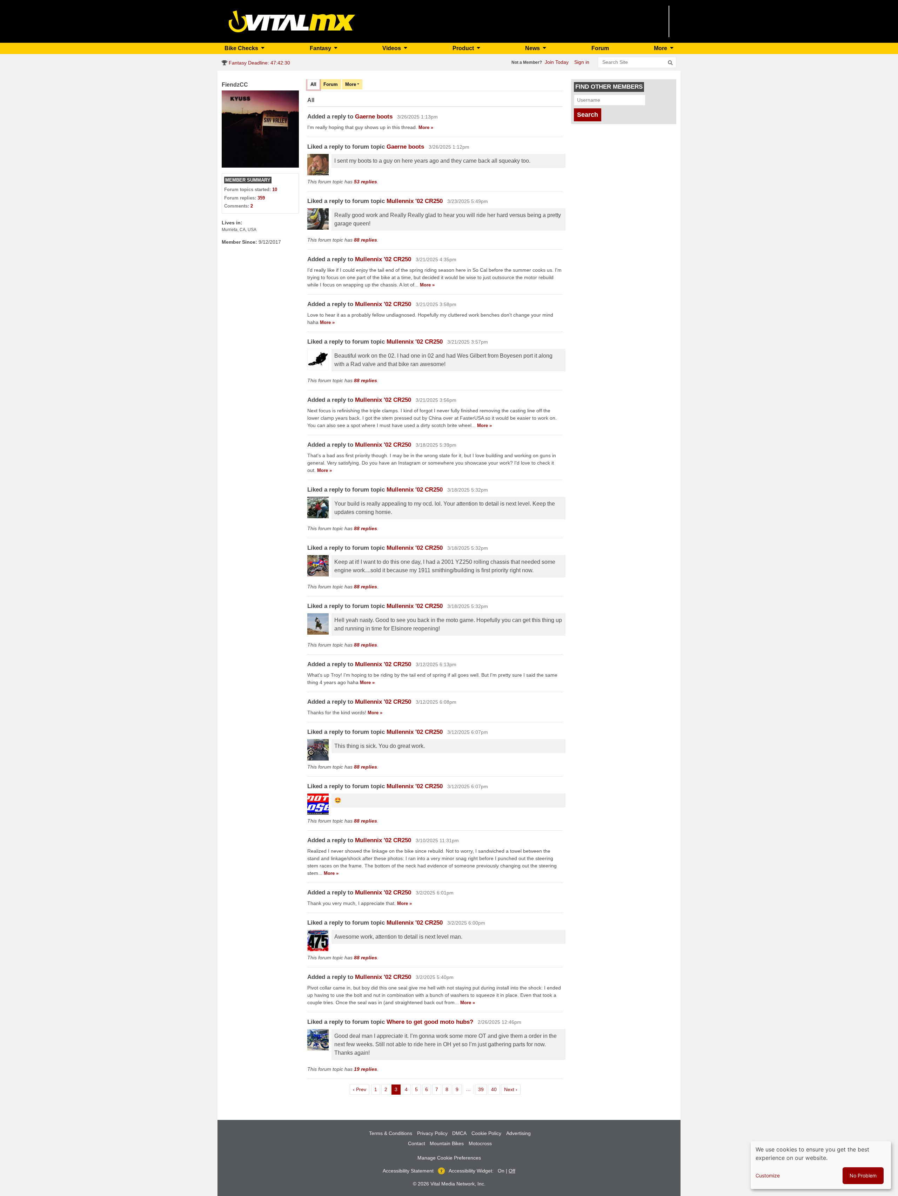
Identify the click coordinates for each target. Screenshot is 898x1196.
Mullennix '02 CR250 (415, 201)
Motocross (480, 1143)
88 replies (365, 240)
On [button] (501, 1171)
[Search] (670, 62)
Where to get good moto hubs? (430, 1022)
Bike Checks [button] (242, 48)
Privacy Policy (432, 1133)
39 (482, 1089)
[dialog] (821, 1165)
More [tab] (350, 84)
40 (495, 1089)
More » (425, 127)
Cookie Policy (486, 1133)
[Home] (292, 21)
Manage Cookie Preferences (449, 1158)
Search (587, 114)
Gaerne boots (374, 116)
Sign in (581, 62)
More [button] (661, 48)
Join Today (557, 62)
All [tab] (313, 84)
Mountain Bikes (447, 1143)
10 (274, 189)
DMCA (459, 1133)
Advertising (518, 1133)
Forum (600, 48)
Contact (416, 1143)
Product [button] (464, 48)
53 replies (365, 181)
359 (261, 198)
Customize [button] (768, 1175)
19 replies (365, 1069)
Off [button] (512, 1171)
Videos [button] (392, 48)
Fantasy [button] (321, 48)
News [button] (533, 48)
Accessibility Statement (408, 1171)
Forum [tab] (330, 84)
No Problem (863, 1175)
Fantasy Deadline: (258, 63)
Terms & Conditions (390, 1133)
